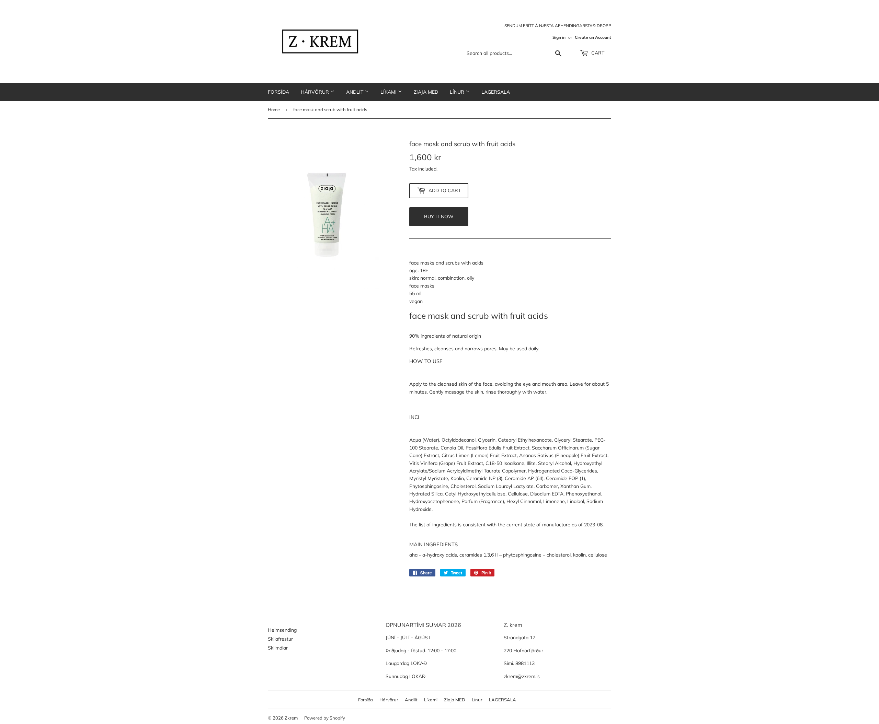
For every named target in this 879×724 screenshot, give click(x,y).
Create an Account (593, 37)
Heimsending (282, 630)
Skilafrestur (280, 639)
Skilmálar (278, 648)
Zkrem (291, 718)
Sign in (559, 37)
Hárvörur (315, 92)
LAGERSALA (495, 92)
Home (274, 109)
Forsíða (278, 92)
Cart (597, 53)
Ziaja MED (426, 92)
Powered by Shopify (324, 718)
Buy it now (439, 216)
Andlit (355, 92)
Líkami (389, 92)
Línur (458, 92)
